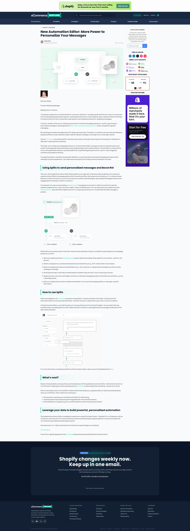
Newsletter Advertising (127, 511)
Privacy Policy (110, 528)
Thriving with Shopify (75, 519)
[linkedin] (133, 56)
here (111, 369)
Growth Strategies (101, 511)
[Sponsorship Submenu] (159, 21)
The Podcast (72, 511)
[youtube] (145, 56)
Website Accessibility (150, 528)
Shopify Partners (49, 27)
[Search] (76, 15)
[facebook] (130, 56)
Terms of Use (103, 528)
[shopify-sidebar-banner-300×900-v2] (138, 131)
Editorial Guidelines (153, 514)
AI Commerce (35, 21)
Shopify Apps (95, 21)
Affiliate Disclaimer (135, 528)
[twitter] (137, 56)
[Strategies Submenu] (79, 21)
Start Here (99, 508)
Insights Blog (73, 508)
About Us (146, 15)
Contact (153, 15)
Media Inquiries (124, 516)
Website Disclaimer (125, 528)
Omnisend (49, 139)
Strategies (74, 21)
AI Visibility (56, 21)
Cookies (142, 528)
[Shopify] (95, 5)
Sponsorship (153, 21)
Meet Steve (151, 511)
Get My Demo (45, 430)
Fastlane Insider (133, 21)
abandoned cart (72, 185)
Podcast (113, 21)
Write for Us (123, 514)
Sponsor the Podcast (126, 508)
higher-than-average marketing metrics (83, 126)
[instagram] (141, 56)
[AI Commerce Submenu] (41, 21)
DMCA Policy (117, 528)
